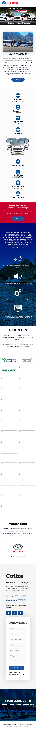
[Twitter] (14, 613)
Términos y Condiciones (25, 724)
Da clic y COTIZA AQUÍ (17, 582)
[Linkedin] (20, 613)
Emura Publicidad (26, 726)
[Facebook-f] (8, 613)
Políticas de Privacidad (12, 726)
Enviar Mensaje (16, 667)
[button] (4, 42)
